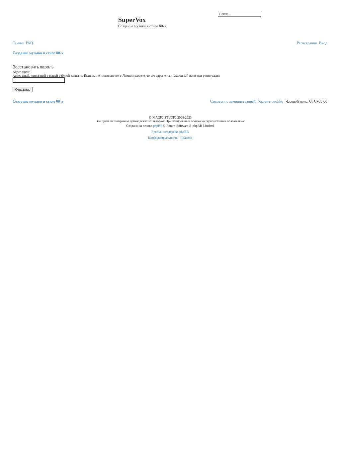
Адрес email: (21, 72)
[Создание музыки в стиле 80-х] (64, 21)
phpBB (158, 126)
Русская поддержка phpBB (170, 132)
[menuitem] (29, 43)
